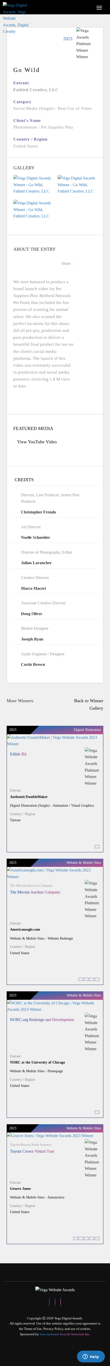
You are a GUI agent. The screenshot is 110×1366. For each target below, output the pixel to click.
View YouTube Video (37, 441)
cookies (85, 1329)
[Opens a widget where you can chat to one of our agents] (91, 1357)
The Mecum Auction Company (35, 892)
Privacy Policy (53, 1329)
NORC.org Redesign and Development (42, 1019)
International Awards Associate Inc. (65, 1334)
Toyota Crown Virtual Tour (32, 1151)
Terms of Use (33, 1329)
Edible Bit (18, 754)
